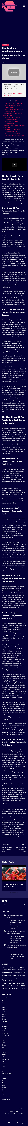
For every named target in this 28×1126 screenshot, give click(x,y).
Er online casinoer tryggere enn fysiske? (13, 988)
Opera (4, 1078)
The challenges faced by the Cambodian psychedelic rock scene (17, 956)
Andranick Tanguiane (17, 93)
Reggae (4, 1087)
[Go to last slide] (4, 878)
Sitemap (20, 1113)
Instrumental (5, 1059)
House (4, 1054)
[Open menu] (24, 6)
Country (4, 1024)
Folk (3, 1040)
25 (2, 1000)
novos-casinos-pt (7, 1073)
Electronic (5, 44)
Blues (3, 1016)
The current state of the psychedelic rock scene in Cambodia (16, 926)
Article (4, 1014)
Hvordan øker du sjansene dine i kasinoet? (14, 972)
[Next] (23, 878)
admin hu (4, 1012)
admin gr (4, 1009)
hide (17, 101)
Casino (4, 1019)
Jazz (3, 1061)
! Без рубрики (6, 998)
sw (3, 1097)
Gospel (4, 1045)
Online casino (6, 1076)
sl (2, 1092)
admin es (4, 1005)
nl (2, 1068)
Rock (3, 1090)
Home (21, 1108)
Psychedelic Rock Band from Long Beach (7, 848)
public (3, 1085)
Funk (3, 1042)
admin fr (4, 1007)
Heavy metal (5, 1050)
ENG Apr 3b (5, 1035)
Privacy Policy (10, 1113)
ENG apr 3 (5, 1033)
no (2, 1071)
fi (2, 1038)
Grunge (4, 1047)
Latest (4, 1064)
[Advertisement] (14, 27)
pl (2, 1080)
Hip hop (4, 1052)
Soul (3, 1095)
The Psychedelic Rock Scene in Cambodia (14, 103)
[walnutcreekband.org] (9, 6)
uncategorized (6, 1099)
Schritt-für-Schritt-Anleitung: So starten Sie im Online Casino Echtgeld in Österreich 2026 (13, 978)
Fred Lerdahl (7, 95)
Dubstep (4, 1028)
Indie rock (5, 1057)
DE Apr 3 (4, 1026)
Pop (3, 1083)
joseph (4, 62)
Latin (3, 1066)
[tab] (10, 892)
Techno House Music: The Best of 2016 (13, 885)
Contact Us (14, 1111)
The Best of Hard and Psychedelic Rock (21, 848)
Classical (4, 1021)
